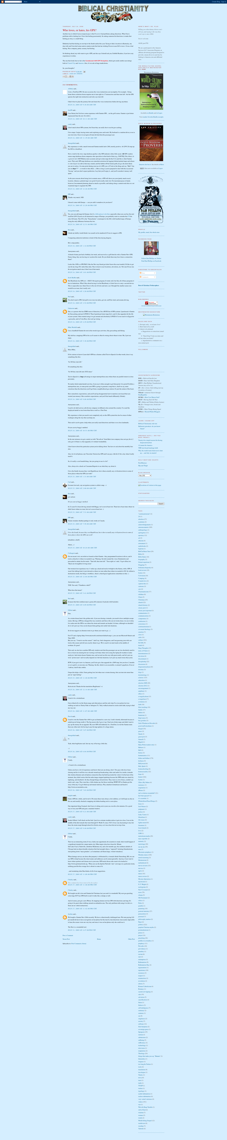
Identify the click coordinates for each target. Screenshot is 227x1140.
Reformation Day (143, 965)
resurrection (142, 978)
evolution (141, 702)
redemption (142, 959)
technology (142, 1045)
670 (129, 216)
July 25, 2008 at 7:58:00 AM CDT (82, 524)
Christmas (141, 600)
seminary (141, 1010)
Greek (140, 734)
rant (139, 957)
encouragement (143, 688)
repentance (141, 970)
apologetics (142, 533)
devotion (141, 656)
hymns (140, 780)
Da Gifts (141, 643)
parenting (141, 908)
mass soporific (142, 839)
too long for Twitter (144, 1064)
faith (139, 704)
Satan (140, 1002)
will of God (142, 1110)
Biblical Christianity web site (147, 423)
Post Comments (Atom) (78, 943)
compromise (142, 618)
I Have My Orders (75, 73)
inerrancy (141, 785)
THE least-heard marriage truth (148, 448)
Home (99, 939)
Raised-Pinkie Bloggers (152, 412)
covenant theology (144, 629)
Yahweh (140, 1128)
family (140, 710)
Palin (140, 903)
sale (139, 994)
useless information (144, 1096)
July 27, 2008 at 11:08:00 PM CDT (82, 874)
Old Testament (143, 898)
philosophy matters (144, 919)
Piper (140, 922)
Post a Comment (68, 935)
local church (142, 828)
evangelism (142, 699)
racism (140, 954)
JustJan (70, 914)
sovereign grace (143, 1029)
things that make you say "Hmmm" (149, 1056)
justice (140, 812)
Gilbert (70, 610)
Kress (162, 164)
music (140, 873)
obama (140, 895)
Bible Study (142, 557)
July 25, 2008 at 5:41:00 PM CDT (82, 593)
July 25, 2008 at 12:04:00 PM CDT (82, 577)
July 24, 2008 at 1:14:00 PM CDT (82, 246)
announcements (143, 527)
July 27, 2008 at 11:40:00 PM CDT (82, 885)
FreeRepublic (142, 395)
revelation (141, 981)
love (139, 831)
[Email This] (64, 76)
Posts (143, 273)
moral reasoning (143, 857)
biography (141, 559)
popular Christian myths (146, 927)
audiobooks (142, 546)
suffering (141, 1040)
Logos (161, 168)
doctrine (141, 669)
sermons (141, 1013)
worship (140, 1126)
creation (141, 632)
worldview (141, 1123)
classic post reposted (144, 610)
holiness (141, 761)
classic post (142, 608)
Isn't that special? (143, 796)
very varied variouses (145, 1099)
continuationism (143, 626)
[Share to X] (68, 76)
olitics (140, 900)
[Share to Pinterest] (73, 76)
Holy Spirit (141, 766)
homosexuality (143, 772)
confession (141, 621)
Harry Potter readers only (146, 745)
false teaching (142, 707)
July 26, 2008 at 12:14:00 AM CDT (82, 689)
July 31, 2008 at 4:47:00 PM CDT (82, 930)
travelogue (141, 1072)
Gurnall (140, 739)
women (140, 1115)
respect (140, 976)
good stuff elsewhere (144, 726)
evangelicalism (143, 696)
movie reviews (143, 865)
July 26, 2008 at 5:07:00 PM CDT (82, 730)
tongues (140, 1061)
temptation (141, 1051)
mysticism (141, 881)
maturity (141, 841)
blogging (141, 565)
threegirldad (72, 143)
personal (141, 916)
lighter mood (142, 822)
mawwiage (141, 844)
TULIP (140, 1086)
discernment (142, 659)
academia (141, 522)
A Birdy (70, 89)
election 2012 (142, 686)
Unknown (71, 308)
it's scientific (142, 798)
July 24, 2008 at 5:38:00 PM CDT (82, 341)
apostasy (141, 535)
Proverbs (141, 946)
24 (139, 516)
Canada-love (142, 581)
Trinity (140, 1075)
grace (140, 731)
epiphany (141, 691)
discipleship (142, 661)
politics (140, 924)
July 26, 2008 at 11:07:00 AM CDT (82, 711)
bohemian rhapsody (144, 567)
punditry (141, 951)
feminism (141, 715)
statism (140, 1035)
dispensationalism (144, 667)
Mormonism (142, 860)
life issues (141, 820)
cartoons (141, 586)
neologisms (142, 887)
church (140, 602)
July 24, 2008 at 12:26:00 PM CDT (82, 189)
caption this (142, 584)
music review (142, 876)
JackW (70, 110)
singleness (141, 1019)
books (140, 573)
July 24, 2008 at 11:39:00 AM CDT (82, 138)
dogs (139, 672)
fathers (140, 712)
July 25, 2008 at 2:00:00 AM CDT (82, 488)
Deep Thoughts (143, 648)
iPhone (140, 790)
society (140, 1021)
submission (142, 1037)
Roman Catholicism (144, 986)
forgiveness (142, 718)
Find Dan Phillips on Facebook (151, 261)
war (139, 1104)
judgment (141, 809)
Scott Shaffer (72, 278)
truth (139, 1083)
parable (140, 906)
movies (140, 868)
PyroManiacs (142, 463)
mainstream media (144, 836)
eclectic (140, 677)
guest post (141, 737)
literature (141, 825)
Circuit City (71, 63)
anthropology (142, 530)
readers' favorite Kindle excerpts (153, 117)
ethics (140, 694)
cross (140, 634)
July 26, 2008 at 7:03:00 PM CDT (82, 790)
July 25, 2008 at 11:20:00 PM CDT (82, 678)
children (141, 594)
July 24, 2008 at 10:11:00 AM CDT (82, 119)
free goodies (142, 720)
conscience (141, 624)
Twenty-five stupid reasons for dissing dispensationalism (150, 441)
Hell (139, 750)
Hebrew (140, 747)
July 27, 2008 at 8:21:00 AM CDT (82, 812)
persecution (142, 914)
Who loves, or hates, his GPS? (79, 30)
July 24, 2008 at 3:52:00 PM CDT (82, 303)
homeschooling (143, 769)
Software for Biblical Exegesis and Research (151, 306)
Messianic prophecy (144, 852)
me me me (141, 847)
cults (139, 637)
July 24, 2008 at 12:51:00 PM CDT (82, 224)
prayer (140, 935)
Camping (141, 578)
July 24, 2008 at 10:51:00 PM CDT (82, 430)
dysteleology (142, 675)
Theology (141, 1053)
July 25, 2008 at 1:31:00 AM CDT (82, 476)
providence (142, 949)
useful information (144, 1094)
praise (140, 933)
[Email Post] (84, 71)
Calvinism (141, 575)
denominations (143, 653)
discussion (141, 664)
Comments (144, 277)
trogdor (70, 795)
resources (141, 973)
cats (139, 589)
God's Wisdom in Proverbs (146, 723)
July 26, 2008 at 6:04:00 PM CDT (82, 751)
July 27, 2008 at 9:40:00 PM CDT (82, 828)
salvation (141, 997)
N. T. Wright (142, 884)
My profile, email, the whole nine (148, 232)
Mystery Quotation (144, 879)
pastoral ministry (143, 911)
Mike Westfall (72, 327)
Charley (70, 879)
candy (70, 124)
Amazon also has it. (145, 164)
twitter (140, 1088)
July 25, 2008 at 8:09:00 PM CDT (82, 605)
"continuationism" (144, 514)
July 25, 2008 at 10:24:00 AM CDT (82, 548)
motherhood (142, 863)
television (141, 1048)
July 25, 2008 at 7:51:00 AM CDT (82, 512)
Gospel (140, 729)
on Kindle (150, 113)
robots (140, 984)
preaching (141, 938)
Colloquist (71, 553)
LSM (140, 833)
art (139, 538)
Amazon (81, 63)
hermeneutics (142, 755)
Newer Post (66, 939)
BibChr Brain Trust (144, 551)
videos (140, 1102)
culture (140, 640)
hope (140, 774)
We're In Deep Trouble (145, 1107)
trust (139, 1080)
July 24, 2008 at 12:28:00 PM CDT (82, 205)
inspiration (141, 788)
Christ (140, 597)
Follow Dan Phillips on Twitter (151, 258)
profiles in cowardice (145, 941)
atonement (141, 543)
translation (141, 1069)
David (70, 716)
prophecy (141, 943)
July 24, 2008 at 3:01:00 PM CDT (82, 272)
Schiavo (141, 1005)
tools (140, 1067)
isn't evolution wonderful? (146, 793)
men (139, 849)
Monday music (143, 855)
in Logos (159, 113)
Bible (140, 554)
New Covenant (143, 890)
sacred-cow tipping (144, 992)
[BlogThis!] (66, 76)
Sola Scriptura (142, 1027)
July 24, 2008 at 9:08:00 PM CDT (82, 399)
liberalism (141, 817)
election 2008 (142, 683)
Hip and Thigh (143, 465)
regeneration (142, 967)
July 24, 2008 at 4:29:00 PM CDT (82, 322)
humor (140, 777)
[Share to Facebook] (70, 76)
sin (139, 1016)
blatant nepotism (143, 562)
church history (143, 605)
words (140, 1118)
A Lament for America (145, 445)
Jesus (140, 804)
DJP (69, 194)
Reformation (142, 962)
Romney (141, 989)
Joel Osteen (142, 806)
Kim (69, 230)
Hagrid (140, 742)
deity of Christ (143, 651)
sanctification (142, 1000)
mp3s (140, 871)
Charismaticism (143, 592)
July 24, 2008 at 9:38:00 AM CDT (82, 105)
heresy (140, 753)
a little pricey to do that (102, 214)
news (140, 892)
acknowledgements (144, 525)
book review (142, 570)
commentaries (142, 613)
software (141, 1024)
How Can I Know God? (152, 397)
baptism (140, 549)
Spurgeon (141, 1032)
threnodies (141, 1059)
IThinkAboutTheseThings (146, 801)
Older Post (131, 939)
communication (143, 616)
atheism (140, 541)
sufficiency (141, 1043)
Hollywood (142, 763)
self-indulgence (143, 1008)
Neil (69, 297)
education (141, 680)
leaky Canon (142, 814)
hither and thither (143, 758)
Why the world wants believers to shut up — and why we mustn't (150, 452)
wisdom (140, 1112)
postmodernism (143, 930)
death (140, 645)
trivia (140, 1078)
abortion (141, 519)
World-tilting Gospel (145, 1120)
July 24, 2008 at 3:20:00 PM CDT (82, 291)
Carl (69, 482)
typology (141, 1091)
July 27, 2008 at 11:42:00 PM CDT (82, 909)
